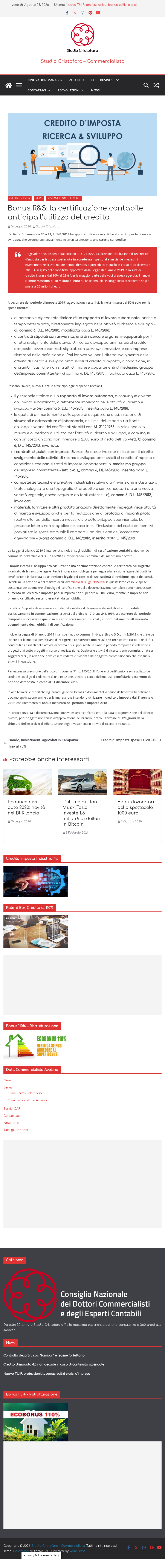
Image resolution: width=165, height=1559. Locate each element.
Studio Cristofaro (48, 226)
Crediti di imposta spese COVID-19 (128, 740)
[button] (116, 80)
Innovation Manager (45, 80)
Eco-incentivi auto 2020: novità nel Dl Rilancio (26, 807)
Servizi (8, 1087)
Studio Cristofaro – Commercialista (82, 61)
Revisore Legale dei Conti (64, 198)
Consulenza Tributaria (25, 1093)
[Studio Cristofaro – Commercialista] (8, 85)
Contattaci (37, 90)
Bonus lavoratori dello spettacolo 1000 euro (136, 807)
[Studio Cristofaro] (82, 1271)
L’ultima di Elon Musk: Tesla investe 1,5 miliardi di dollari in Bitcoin (81, 813)
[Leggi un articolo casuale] (156, 85)
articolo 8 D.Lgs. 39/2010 (87, 582)
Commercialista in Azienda (28, 1100)
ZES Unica (76, 80)
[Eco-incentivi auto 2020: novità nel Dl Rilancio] (27, 772)
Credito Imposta (19, 198)
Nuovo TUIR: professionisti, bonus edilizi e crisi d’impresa (46, 1373)
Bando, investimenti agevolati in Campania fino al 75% (43, 743)
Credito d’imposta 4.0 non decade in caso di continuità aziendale (53, 1364)
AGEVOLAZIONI (68, 90)
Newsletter (11, 1123)
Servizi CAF (11, 1108)
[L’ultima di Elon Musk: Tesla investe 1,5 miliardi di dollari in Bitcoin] (82, 772)
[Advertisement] (82, 985)
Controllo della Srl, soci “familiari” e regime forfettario (44, 1355)
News (95, 90)
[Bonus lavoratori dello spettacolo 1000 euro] (137, 772)
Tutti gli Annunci (15, 1130)
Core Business (102, 80)
